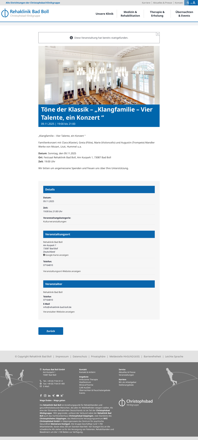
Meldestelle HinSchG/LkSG (125, 356)
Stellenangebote (126, 385)
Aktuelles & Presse (127, 372)
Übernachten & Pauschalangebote (94, 390)
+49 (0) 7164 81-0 (55, 381)
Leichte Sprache (174, 356)
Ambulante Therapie (88, 379)
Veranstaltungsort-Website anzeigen (62, 271)
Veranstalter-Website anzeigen (59, 311)
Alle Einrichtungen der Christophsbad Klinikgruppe (33, 2)
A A (193, 2)
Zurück (51, 331)
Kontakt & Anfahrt (87, 372)
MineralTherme (86, 385)
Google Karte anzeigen (57, 254)
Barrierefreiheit (152, 356)
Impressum (62, 356)
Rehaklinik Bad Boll (52, 242)
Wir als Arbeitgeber (127, 382)
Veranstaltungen (126, 375)
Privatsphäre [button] (98, 356)
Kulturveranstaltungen (54, 221)
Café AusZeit (85, 387)
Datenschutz (80, 356)
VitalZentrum (85, 382)
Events (82, 393)
